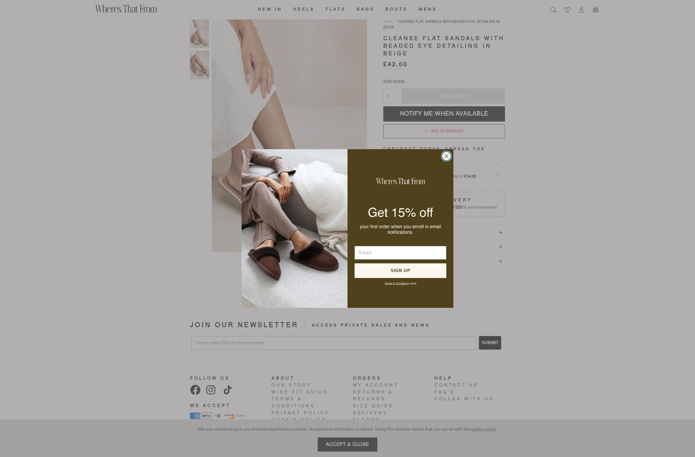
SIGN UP (400, 270)
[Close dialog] (446, 156)
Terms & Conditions (397, 283)
